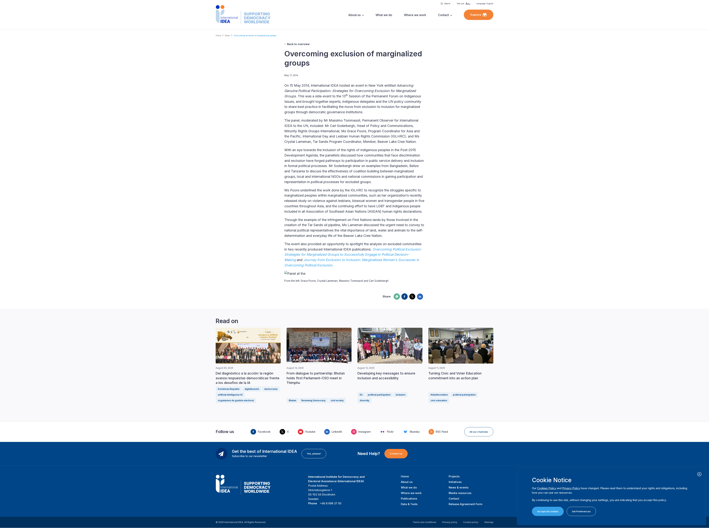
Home (218, 35)
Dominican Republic (228, 389)
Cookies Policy (546, 488)
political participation (379, 394)
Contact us (396, 453)
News (227, 35)
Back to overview (298, 44)
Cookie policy (470, 522)
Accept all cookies (547, 511)
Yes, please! (314, 453)
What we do (384, 15)
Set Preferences (581, 511)
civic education (439, 400)
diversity (364, 400)
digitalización (252, 389)
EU (361, 394)
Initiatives (455, 482)
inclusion (400, 394)
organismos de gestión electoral (236, 400)
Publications (409, 498)
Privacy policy (449, 522)
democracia (270, 389)
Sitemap (488, 522)
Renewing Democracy (313, 400)
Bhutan (292, 400)
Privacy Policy (571, 488)
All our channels (479, 431)
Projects (454, 476)
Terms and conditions (424, 522)
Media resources (460, 493)
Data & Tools (409, 504)
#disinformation (439, 394)
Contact (443, 15)
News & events (458, 487)
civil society (337, 400)
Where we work (415, 15)
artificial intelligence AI (230, 394)
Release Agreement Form (465, 504)
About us (354, 15)
